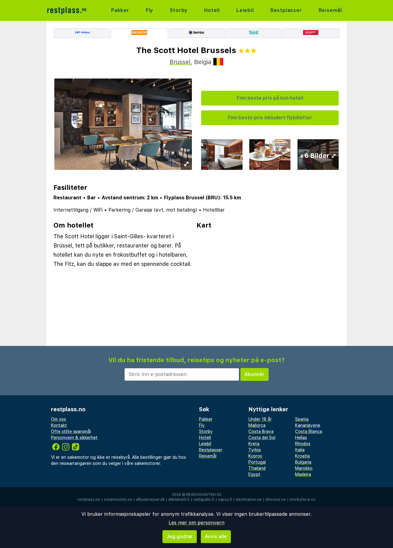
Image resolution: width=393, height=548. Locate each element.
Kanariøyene (307, 425)
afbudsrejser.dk (150, 499)
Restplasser (286, 10)
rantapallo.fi (203, 499)
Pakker (120, 10)
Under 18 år (260, 419)
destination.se (249, 499)
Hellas (301, 437)
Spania (302, 419)
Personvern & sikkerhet (74, 437)
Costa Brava (261, 431)
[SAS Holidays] (82, 33)
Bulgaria (303, 462)
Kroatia (302, 456)
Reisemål (330, 10)
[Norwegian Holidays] (311, 33)
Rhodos (302, 443)
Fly (149, 10)
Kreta (253, 443)
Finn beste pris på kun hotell (270, 98)
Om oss (58, 419)
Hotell (212, 10)
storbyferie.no (303, 499)
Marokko (304, 468)
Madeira (303, 474)
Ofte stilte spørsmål (71, 431)
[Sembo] (196, 33)
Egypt (254, 474)
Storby (179, 10)
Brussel (179, 62)
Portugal (257, 462)
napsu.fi (225, 499)
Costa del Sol (261, 437)
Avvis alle (216, 536)
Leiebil (245, 10)
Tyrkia (254, 449)
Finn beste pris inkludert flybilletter (270, 118)
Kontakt (59, 425)
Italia (300, 449)
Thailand (257, 468)
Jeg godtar (179, 536)
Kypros (255, 456)
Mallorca (257, 425)
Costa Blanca (308, 431)
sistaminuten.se (118, 499)
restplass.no (88, 499)
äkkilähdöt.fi (178, 499)
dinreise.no (275, 499)
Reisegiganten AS (203, 494)
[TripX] (253, 33)
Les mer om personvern (196, 523)
